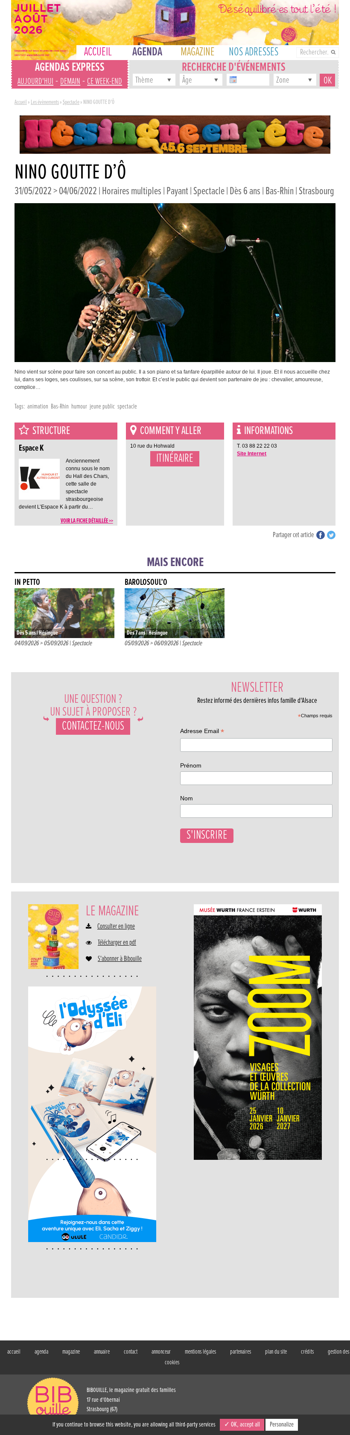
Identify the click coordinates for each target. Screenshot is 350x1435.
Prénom (190, 765)
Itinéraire (174, 458)
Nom (186, 798)
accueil (13, 1352)
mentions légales (200, 1352)
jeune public (102, 406)
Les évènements (45, 102)
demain (70, 81)
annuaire (102, 1352)
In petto (27, 582)
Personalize (282, 1424)
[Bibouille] (175, 134)
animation (37, 406)
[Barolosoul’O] (175, 613)
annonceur (161, 1352)
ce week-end (104, 81)
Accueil (21, 102)
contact (130, 1352)
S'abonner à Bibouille (120, 959)
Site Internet (251, 454)
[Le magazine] (53, 936)
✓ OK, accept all (242, 1424)
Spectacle (71, 102)
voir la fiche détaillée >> (87, 521)
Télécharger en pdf (117, 943)
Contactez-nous (93, 726)
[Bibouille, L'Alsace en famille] (175, 30)
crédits (307, 1352)
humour (79, 406)
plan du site (276, 1352)
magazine (71, 1352)
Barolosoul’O (146, 582)
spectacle (127, 406)
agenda (41, 1352)
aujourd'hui (35, 81)
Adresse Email (202, 732)
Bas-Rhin (60, 406)
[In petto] (64, 613)
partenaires (240, 1352)
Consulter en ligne (116, 927)
